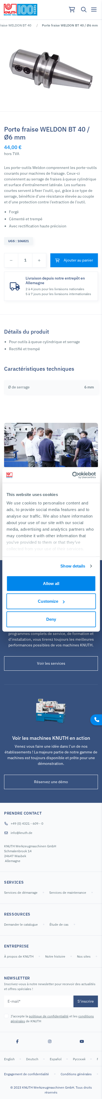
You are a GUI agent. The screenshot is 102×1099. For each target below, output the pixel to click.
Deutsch (32, 1059)
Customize (48, 601)
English (10, 1059)
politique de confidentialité (49, 1016)
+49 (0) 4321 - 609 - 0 (27, 823)
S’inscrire (86, 1001)
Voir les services (51, 663)
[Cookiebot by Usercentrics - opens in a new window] (73, 475)
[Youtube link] (82, 1041)
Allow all (51, 583)
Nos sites (84, 956)
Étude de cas (59, 924)
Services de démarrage (21, 892)
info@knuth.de (21, 833)
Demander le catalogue (21, 924)
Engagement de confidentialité (26, 1074)
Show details (72, 566)
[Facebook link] (17, 1041)
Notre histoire (55, 956)
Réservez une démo (51, 781)
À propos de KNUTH (18, 956)
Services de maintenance (67, 892)
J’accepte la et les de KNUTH (52, 1018)
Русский (79, 1059)
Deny (51, 619)
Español (56, 1059)
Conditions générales (76, 1074)
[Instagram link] (50, 1041)
